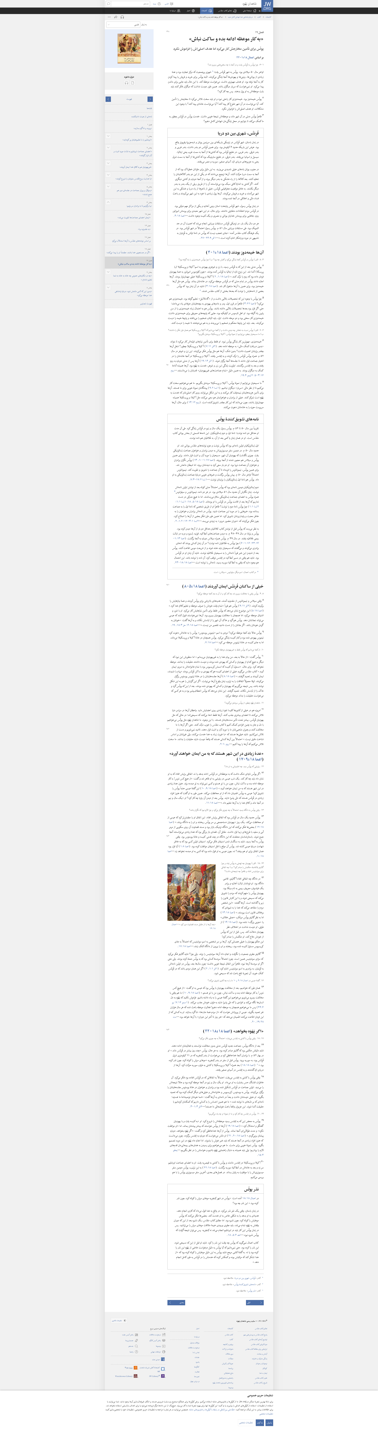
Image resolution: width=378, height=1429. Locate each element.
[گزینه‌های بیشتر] (109, 17)
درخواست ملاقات (193, 1347)
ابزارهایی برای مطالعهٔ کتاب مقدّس (256, 1349)
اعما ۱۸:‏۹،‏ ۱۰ (209, 788)
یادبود (197, 1362)
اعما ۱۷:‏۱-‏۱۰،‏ (206, 460)
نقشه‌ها (149, 108)
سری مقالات (229, 1353)
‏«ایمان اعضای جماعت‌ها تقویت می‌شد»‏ (134, 216)
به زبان (144, 24)
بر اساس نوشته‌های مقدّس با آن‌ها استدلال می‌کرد (131, 239)
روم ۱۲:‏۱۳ (193, 402)
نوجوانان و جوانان (261, 1363)
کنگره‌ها (196, 1366)
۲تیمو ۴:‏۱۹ (247, 375)
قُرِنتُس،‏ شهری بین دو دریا (245, 1278)
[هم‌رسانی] (115, 17)
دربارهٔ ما (196, 1336)
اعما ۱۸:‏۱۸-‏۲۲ (217, 1031)
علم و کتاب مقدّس (261, 1377)
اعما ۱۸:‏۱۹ (233, 1126)
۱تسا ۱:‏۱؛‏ (181, 502)
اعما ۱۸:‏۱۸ (248, 1065)
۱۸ (230, 1235)
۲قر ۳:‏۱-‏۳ (196, 1106)
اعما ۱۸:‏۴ (180, 216)
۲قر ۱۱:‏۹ (244, 606)
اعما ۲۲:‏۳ (249, 303)
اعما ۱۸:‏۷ (210, 642)
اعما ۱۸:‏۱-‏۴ (218, 252)
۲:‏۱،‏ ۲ (179, 521)
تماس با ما (196, 1352)
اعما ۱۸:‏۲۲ (210, 1167)
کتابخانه (268, 16)
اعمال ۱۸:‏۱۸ (249, 1198)
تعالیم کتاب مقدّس (261, 1328)
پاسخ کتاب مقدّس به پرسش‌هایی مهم (255, 1334)
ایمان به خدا (263, 1373)
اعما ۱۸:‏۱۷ (185, 946)
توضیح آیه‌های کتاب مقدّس (258, 1339)
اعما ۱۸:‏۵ (257, 610)
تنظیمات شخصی (266, 1414)
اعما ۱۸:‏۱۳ (228, 912)
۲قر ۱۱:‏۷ (211, 346)
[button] (227, 11)
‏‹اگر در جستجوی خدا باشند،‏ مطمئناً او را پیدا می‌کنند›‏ (128, 250)
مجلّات (230, 1358)
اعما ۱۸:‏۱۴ (230, 922)
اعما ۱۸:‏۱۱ (212, 803)
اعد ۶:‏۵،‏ (236, 1235)
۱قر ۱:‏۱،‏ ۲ (211, 968)
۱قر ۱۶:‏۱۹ (206, 361)
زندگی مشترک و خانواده (259, 1358)
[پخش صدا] (122, 17)
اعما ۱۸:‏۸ (229, 676)
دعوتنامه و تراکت (227, 1349)
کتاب (259, 16)
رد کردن (260, 1422)
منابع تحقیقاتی (228, 1373)
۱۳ (196, 460)
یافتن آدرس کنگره (157, 1340)
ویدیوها (230, 1387)
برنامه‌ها (230, 1368)
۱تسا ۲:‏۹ (214, 388)
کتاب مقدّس (229, 1334)
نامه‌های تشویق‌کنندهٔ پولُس (244, 1284)
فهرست (129, 99)
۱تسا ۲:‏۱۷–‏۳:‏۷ (198, 479)
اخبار (197, 1328)
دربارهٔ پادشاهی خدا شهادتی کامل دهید (240, 16)
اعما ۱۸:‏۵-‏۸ (194, 586)
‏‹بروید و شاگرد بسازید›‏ (142, 126)
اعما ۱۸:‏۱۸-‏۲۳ (183, 562)
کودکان (265, 1368)
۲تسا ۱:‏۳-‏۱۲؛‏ (191, 521)
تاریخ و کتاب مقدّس (260, 1382)
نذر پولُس (251, 1291)
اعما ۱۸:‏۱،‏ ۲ (221, 276)
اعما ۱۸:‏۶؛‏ (192, 625)
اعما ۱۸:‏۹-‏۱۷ (250, 759)
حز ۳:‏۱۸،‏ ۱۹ (179, 625)
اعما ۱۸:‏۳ (211, 286)
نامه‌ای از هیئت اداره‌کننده (142, 116)
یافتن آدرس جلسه (130, 1334)
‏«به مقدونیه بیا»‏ (144, 227)
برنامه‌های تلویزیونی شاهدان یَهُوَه (223, 1382)
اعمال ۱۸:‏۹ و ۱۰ (240, 980)
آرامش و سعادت (262, 1353)
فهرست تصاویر (146, 303)
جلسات (197, 1357)
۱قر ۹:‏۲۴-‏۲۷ (208, 238)
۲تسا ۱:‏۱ (254, 506)
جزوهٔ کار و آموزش (227, 1363)
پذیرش (269, 1422)
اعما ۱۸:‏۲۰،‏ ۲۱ (236, 1135)
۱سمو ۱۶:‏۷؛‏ (181, 1002)
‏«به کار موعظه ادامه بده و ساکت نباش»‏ (135, 262)
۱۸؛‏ (189, 502)
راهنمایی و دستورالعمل (226, 1377)
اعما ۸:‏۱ (184, 846)
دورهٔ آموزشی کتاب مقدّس (259, 1344)
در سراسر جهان (194, 1381)
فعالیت (197, 1371)
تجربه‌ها (196, 1376)
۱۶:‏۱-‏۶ (246, 543)
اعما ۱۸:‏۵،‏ (197, 502)
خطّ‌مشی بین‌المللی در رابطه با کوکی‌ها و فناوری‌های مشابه (212, 1409)
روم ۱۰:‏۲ (224, 744)
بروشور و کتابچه (228, 1344)
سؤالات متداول (194, 1342)
